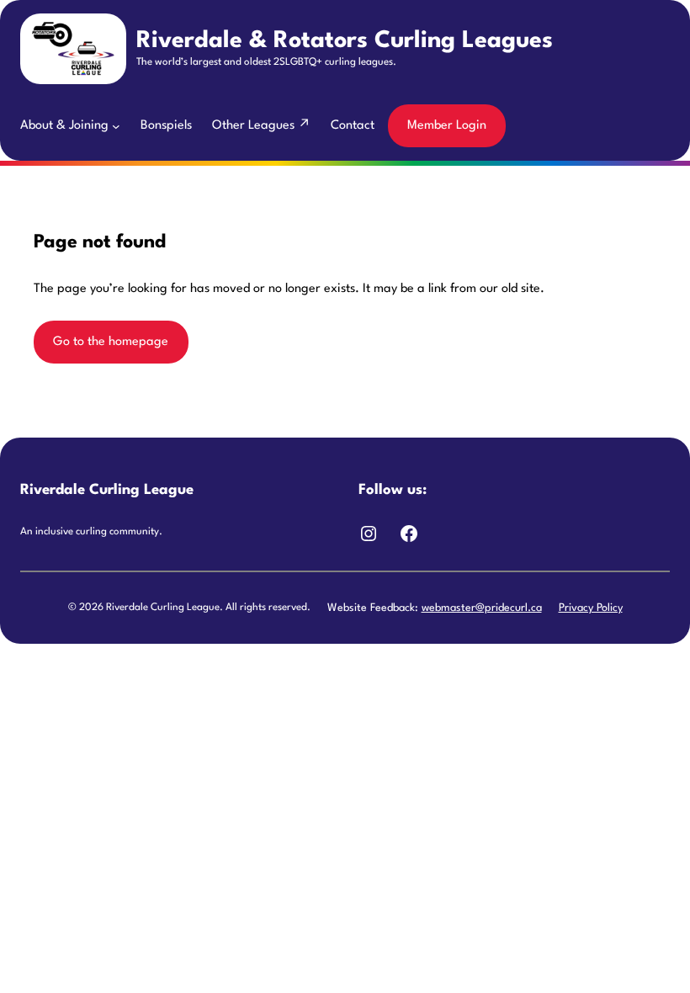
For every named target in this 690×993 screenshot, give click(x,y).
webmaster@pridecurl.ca (482, 608)
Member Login (446, 125)
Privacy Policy (591, 608)
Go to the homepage (110, 342)
